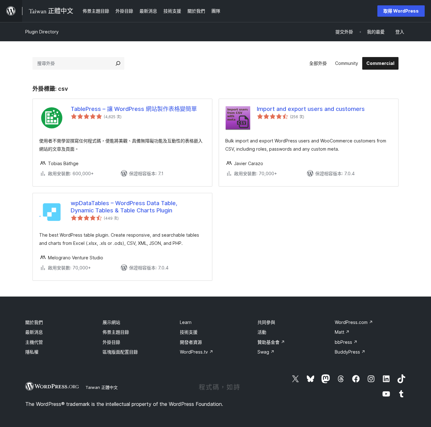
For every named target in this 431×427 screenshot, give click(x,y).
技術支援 (189, 332)
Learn (186, 322)
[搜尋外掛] (118, 63)
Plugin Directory (42, 31)
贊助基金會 (271, 342)
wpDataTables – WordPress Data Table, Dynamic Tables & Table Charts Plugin (124, 207)
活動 (261, 332)
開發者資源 (191, 342)
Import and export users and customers (311, 109)
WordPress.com (354, 322)
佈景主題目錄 (116, 332)
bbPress (346, 342)
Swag (266, 352)
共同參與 (266, 322)
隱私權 (31, 352)
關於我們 (34, 322)
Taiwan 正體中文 (102, 387)
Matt (342, 332)
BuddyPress (350, 352)
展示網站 (111, 322)
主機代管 (34, 342)
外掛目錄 (111, 342)
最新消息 (34, 332)
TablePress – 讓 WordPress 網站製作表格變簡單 (134, 109)
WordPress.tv (196, 352)
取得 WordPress (401, 11)
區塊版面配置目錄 (120, 352)
